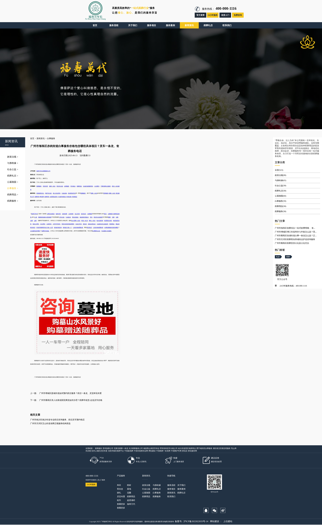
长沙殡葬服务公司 (136, 448)
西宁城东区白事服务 (204, 448)
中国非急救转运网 (141, 451)
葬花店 (184, 451)
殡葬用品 (12, 194)
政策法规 (12, 157)
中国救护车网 (176, 451)
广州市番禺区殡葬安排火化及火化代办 (292, 243)
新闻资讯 (41, 138)
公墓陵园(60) (280, 196)
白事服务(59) (280, 201)
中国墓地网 (128, 451)
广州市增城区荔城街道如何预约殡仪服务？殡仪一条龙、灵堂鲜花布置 (70, 393)
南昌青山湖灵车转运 (151, 448)
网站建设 (152, 451)
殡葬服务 (12, 201)
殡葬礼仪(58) (280, 191)
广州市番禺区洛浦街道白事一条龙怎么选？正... (296, 235)
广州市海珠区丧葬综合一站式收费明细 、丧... (295, 228)
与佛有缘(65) (280, 180)
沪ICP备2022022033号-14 (196, 521)
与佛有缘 (12, 163)
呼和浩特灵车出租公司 (168, 448)
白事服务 (12, 188)
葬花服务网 (192, 451)
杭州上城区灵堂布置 (99, 451)
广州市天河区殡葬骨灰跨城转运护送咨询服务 (295, 239)
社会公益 (12, 169)
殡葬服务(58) (280, 211)
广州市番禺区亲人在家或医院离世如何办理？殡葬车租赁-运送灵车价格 (70, 400)
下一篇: (33, 400)
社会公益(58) (280, 185)
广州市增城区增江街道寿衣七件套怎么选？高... (296, 232)
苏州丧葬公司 (108, 448)
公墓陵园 (12, 182)
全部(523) (279, 170)
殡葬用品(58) (280, 206)
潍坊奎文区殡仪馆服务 (222, 448)
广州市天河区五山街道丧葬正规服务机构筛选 (50, 423)
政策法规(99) (280, 175)
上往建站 (227, 521)
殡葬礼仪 (12, 175)
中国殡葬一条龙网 (163, 451)
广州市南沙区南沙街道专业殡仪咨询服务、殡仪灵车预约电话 (57, 420)
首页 (32, 138)
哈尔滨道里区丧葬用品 (187, 448)
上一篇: (33, 393)
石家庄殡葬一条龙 (121, 448)
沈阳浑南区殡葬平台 (116, 451)
